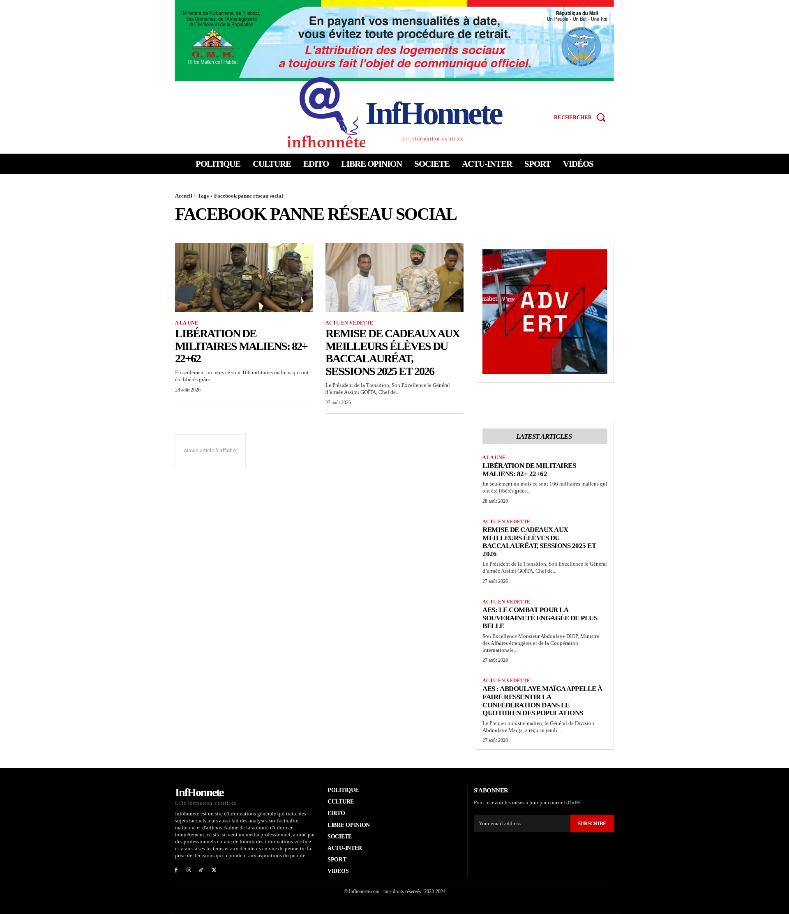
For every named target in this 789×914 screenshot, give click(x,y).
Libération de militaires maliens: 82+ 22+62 (241, 346)
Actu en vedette (349, 323)
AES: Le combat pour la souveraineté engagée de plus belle (539, 618)
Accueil (183, 196)
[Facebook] (176, 870)
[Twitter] (214, 870)
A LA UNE (186, 323)
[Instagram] (189, 870)
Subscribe (592, 823)
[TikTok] (201, 870)
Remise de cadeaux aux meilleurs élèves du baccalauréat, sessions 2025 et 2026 (392, 352)
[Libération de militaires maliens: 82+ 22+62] (244, 277)
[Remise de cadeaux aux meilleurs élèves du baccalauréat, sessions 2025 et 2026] (394, 277)
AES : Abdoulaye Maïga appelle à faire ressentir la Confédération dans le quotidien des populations (542, 701)
